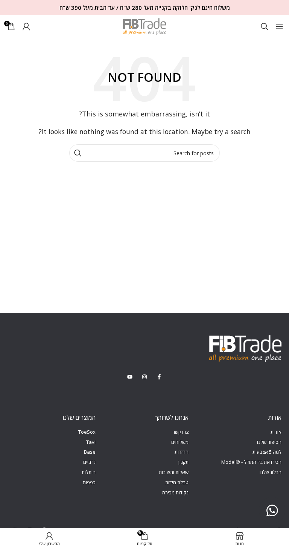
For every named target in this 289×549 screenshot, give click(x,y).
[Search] (264, 26)
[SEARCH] (78, 153)
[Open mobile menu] (279, 26)
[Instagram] (29, 530)
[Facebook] (44, 530)
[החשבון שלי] (26, 26)
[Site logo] (144, 25)
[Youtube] (15, 530)
